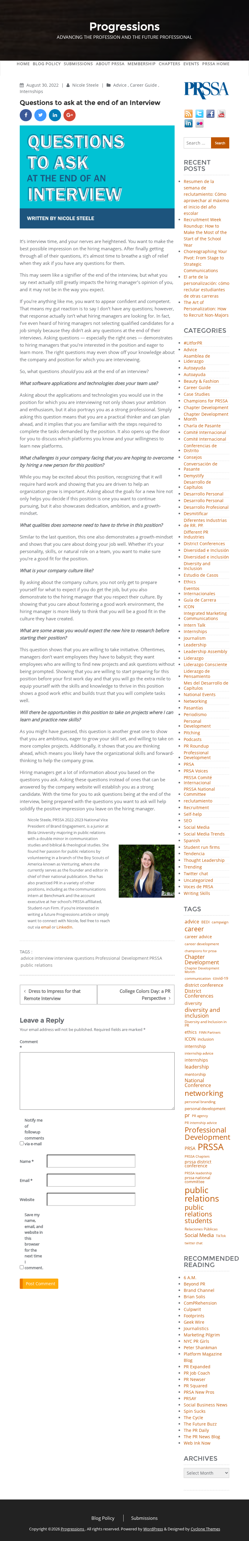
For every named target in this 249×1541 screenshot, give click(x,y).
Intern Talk (194, 625)
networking (204, 1093)
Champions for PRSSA (206, 401)
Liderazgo (193, 658)
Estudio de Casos (201, 575)
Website (27, 1199)
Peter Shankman (200, 1347)
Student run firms (202, 847)
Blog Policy (47, 63)
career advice (198, 937)
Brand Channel (199, 1290)
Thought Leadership (204, 860)
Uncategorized (198, 880)
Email (26, 1180)
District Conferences (204, 543)
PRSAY (190, 1398)
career (194, 929)
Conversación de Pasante (200, 467)
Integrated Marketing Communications (205, 616)
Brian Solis (194, 1296)
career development (202, 944)
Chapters (169, 63)
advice (27, 958)
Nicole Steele (86, 85)
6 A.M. (190, 1277)
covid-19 (220, 979)
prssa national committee (197, 1180)
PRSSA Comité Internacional (198, 780)
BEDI (205, 922)
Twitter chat (196, 873)
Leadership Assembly (205, 651)
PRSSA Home (216, 63)
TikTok (221, 1235)
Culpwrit (192, 1309)
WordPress (153, 1529)
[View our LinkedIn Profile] (188, 123)
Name (27, 1161)
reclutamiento (198, 801)
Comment (29, 1044)
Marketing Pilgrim (202, 1335)
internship (195, 1046)
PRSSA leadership (198, 1173)
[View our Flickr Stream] (199, 123)
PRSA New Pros (199, 1392)
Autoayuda (195, 368)
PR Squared (195, 1386)
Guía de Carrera (200, 600)
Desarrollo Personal (203, 494)
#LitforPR (193, 343)
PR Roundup (196, 746)
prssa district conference (198, 1164)
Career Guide (143, 85)
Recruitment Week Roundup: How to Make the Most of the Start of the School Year (205, 232)
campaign (220, 922)
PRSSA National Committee (199, 792)
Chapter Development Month (206, 417)
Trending (193, 867)
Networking (195, 701)
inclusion (206, 1039)
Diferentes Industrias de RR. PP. (205, 523)
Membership (142, 63)
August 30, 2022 (43, 85)
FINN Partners (209, 1032)
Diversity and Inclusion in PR (206, 1024)
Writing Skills (197, 893)
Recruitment (196, 807)
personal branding (200, 1102)
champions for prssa (201, 951)
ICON (189, 606)
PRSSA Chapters (197, 1156)
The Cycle (193, 1417)
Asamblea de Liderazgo (197, 359)
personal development (205, 1109)
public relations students (198, 1214)
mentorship (195, 1074)
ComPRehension (200, 1303)
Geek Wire (194, 1322)
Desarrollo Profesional (206, 507)
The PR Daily (196, 1430)
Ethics (190, 582)
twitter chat (194, 1243)
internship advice (199, 1053)
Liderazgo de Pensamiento (197, 674)
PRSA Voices (196, 771)
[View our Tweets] (199, 113)
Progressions (73, 1529)
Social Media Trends (204, 834)
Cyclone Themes (205, 1529)
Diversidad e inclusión (206, 557)
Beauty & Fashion (201, 381)
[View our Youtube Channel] (221, 113)
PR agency (200, 1116)
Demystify (194, 476)
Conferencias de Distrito (200, 448)
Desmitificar (196, 513)
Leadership (195, 645)
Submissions (78, 63)
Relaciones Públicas (201, 1229)
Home (23, 63)
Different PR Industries (196, 535)
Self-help (193, 814)
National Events (200, 694)
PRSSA (155, 958)
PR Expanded (197, 1366)
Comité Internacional (205, 432)
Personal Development (197, 724)
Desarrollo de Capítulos (197, 485)
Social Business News (205, 1405)
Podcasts (193, 739)
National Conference (198, 1083)
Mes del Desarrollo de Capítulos (206, 686)
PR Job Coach (197, 1373)
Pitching (192, 732)
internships (196, 1060)
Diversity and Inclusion (197, 566)
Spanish (192, 840)
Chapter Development (206, 407)
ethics (191, 1032)
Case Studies (197, 394)
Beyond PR (194, 1284)
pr (187, 1115)
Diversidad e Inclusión (206, 550)
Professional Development (121, 958)
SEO (188, 820)
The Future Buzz (200, 1424)
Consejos (193, 457)
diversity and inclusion (202, 1013)
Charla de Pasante (202, 426)
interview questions (74, 958)
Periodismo (195, 714)
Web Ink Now (197, 1443)
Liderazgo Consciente (205, 664)
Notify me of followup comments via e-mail (34, 1131)
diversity (193, 1003)
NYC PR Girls (196, 1341)
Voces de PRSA (198, 886)
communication (198, 978)
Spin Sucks (195, 1411)
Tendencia (194, 853)
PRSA (189, 764)
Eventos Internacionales (199, 591)
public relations (37, 965)
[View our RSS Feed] (188, 113)
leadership (197, 1067)
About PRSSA (110, 63)
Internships (31, 91)
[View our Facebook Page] (210, 113)
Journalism (195, 638)
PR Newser (195, 1379)
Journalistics (196, 1328)
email (46, 927)
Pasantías (193, 708)
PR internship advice (201, 1123)
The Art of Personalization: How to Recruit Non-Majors (206, 308)
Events (191, 63)
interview (44, 958)
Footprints (194, 1316)
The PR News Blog (202, 1436)
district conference (204, 985)
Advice (120, 85)
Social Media (197, 827)
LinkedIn (64, 927)
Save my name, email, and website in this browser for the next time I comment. (34, 1241)
